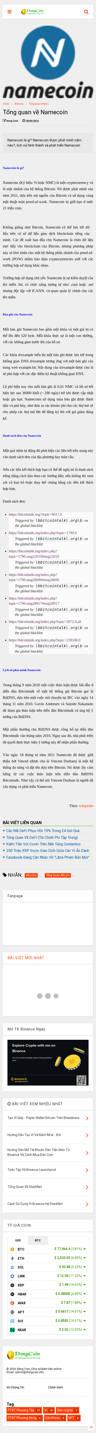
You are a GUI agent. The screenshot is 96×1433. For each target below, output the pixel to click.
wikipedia (86, 806)
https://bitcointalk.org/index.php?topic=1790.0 (43, 533)
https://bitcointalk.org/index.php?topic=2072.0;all (45, 622)
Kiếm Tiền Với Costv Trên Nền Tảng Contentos (43, 844)
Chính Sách (55, 1387)
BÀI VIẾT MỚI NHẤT (25, 958)
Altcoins (19, 104)
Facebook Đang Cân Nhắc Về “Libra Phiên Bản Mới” (47, 857)
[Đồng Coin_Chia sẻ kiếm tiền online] (32, 13)
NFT (71, 1418)
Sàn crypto (65, 1410)
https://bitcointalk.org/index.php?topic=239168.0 (44, 640)
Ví (45, 1410)
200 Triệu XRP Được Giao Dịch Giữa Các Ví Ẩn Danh (47, 850)
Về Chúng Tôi (15, 1387)
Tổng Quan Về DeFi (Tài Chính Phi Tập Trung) (42, 837)
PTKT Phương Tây (21, 1410)
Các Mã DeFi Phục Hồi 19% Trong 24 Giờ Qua (42, 831)
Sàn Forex (52, 1418)
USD (18, 1240)
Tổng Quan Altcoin (39, 104)
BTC (38, 1240)
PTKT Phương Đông (22, 1418)
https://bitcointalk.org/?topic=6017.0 (35, 514)
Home (6, 104)
